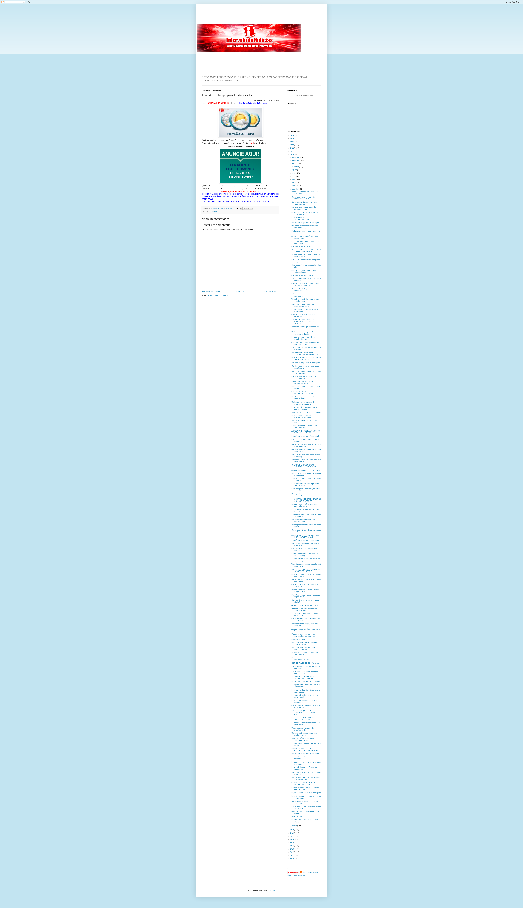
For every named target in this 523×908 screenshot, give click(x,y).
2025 (292, 138)
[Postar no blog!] (243, 208)
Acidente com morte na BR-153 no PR (305, 470)
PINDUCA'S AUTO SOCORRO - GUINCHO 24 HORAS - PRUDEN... (305, 749)
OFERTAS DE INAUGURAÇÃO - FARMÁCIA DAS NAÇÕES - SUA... (305, 466)
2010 (292, 859)
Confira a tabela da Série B (301, 246)
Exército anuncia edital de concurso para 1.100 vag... (304, 555)
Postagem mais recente (211, 292)
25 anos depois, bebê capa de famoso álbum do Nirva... (305, 256)
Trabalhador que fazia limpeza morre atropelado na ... (305, 300)
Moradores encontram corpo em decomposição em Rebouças (303, 635)
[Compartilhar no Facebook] (249, 208)
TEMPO (214, 212)
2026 (292, 135)
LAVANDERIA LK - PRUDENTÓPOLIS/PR (300, 218)
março (294, 186)
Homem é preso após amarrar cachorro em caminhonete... (306, 445)
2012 (292, 852)
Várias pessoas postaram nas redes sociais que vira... (304, 614)
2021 (292, 151)
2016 (292, 839)
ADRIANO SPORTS (298, 639)
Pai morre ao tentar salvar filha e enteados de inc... (303, 338)
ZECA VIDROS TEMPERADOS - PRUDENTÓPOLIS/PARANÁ (303, 677)
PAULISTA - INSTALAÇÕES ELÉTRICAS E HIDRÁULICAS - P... (306, 359)
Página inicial (241, 292)
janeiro (294, 826)
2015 (292, 843)
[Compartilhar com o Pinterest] (251, 208)
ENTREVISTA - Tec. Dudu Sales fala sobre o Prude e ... (304, 672)
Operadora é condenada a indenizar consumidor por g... (304, 227)
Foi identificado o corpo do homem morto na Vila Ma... (304, 643)
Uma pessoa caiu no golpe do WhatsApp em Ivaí (302, 729)
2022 (292, 148)
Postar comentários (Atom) (218, 295)
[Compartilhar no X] (246, 208)
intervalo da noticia (217, 208)
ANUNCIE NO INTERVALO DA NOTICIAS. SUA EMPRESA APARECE (302, 322)
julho (294, 173)
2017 (292, 836)
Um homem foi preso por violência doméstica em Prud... (304, 333)
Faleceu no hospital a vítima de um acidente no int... (304, 427)
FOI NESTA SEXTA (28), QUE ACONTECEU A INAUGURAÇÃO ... (305, 353)
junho (294, 176)
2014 (292, 846)
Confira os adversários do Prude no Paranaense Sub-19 (304, 802)
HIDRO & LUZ (296, 817)
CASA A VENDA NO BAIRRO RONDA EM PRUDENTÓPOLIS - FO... (305, 285)
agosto (294, 170)
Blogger (272, 890)
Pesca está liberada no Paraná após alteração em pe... (304, 768)
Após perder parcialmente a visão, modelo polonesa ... (304, 271)
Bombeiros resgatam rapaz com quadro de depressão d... (306, 474)
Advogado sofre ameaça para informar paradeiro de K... (305, 686)
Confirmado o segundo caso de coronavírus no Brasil (303, 198)
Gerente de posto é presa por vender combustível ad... (305, 789)
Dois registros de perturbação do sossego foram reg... (303, 208)
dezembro (296, 157)
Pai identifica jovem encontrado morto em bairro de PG (305, 398)
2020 (292, 154)
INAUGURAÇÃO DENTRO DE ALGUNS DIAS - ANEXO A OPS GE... (306, 500)
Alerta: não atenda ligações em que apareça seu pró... (304, 237)
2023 (292, 145)
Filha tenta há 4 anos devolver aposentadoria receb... (302, 305)
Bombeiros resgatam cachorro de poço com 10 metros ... (305, 724)
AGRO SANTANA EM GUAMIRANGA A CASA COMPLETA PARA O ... (305, 536)
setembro (295, 167)
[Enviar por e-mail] (241, 208)
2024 (292, 142)
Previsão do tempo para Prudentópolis (305, 223)
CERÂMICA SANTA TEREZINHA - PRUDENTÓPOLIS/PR (303, 784)
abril (293, 183)
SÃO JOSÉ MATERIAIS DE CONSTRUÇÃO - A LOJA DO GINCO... (303, 713)
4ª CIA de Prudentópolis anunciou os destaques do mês (305, 343)
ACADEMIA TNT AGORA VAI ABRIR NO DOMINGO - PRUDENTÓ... (305, 432)
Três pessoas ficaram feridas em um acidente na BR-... (304, 654)
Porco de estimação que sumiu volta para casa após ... (304, 696)
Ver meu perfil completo (296, 876)
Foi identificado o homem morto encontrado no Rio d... (303, 648)
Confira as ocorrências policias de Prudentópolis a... (304, 377)
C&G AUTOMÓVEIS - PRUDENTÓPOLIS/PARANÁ (303, 393)
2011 (292, 855)
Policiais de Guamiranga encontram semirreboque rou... (304, 408)
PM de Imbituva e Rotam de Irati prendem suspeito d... (303, 382)
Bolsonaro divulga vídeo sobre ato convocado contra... (304, 505)
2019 (292, 830)
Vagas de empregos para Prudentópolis (306, 412)
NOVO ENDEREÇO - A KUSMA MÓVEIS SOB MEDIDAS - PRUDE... (306, 251)
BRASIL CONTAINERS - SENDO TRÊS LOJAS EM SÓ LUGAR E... (305, 570)
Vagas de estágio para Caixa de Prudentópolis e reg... (303, 739)
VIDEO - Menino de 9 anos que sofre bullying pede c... (305, 821)
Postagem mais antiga (270, 292)
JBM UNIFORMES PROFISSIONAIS (304, 605)
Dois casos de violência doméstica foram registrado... (304, 609)
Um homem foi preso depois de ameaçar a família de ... (303, 403)
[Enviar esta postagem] (236, 208)
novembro (296, 160)
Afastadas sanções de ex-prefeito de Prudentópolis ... (304, 213)
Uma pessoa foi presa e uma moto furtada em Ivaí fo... (304, 734)
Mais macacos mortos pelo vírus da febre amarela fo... (304, 521)
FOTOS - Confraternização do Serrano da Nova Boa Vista (305, 778)
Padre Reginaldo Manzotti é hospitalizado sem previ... (301, 416)
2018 (292, 833)
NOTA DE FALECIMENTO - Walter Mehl (305, 663)
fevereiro (295, 189)
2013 (292, 849)
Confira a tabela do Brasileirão (302, 275)
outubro (295, 164)
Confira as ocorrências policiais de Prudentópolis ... (304, 203)
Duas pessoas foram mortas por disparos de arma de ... (303, 659)
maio (294, 179)
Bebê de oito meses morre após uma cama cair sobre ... (305, 485)
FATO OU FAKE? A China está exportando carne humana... (302, 719)
